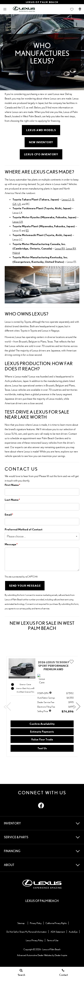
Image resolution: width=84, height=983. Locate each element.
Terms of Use (52, 940)
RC (28, 204)
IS (73, 199)
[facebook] (41, 805)
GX (15, 204)
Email (9, 514)
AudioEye (73, 931)
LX (19, 204)
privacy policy (25, 608)
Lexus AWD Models (41, 130)
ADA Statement (58, 931)
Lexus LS (66, 199)
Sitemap (21, 923)
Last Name (12, 499)
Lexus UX (18, 221)
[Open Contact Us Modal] (80, 9)
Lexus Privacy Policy (34, 940)
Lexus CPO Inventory (41, 154)
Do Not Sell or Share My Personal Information (26, 931)
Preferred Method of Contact (23, 529)
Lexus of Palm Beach (51, 949)
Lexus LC (17, 239)
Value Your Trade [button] (42, 739)
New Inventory (41, 142)
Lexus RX (60, 248)
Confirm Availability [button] (42, 723)
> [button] (75, 706)
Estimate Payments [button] (42, 731)
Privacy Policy (36, 923)
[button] (72, 662)
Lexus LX (17, 212)
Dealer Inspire (61, 955)
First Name (12, 484)
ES (27, 230)
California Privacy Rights (56, 923)
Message (11, 544)
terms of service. (43, 608)
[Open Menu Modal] (5, 9)
